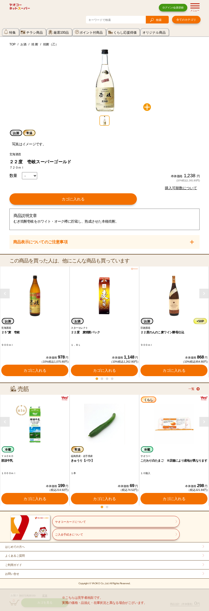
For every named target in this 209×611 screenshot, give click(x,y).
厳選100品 (61, 32)
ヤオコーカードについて (70, 521)
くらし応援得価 (125, 32)
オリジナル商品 (154, 32)
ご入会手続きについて (69, 534)
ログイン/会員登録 (173, 7)
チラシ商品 (34, 32)
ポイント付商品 (91, 32)
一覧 (191, 389)
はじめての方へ (15, 546)
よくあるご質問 (15, 555)
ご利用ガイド (13, 564)
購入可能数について (181, 188)
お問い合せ (12, 573)
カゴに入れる (73, 199)
